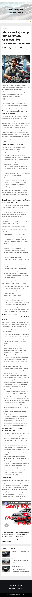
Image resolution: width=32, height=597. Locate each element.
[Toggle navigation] (28, 21)
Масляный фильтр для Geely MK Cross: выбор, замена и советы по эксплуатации (16, 39)
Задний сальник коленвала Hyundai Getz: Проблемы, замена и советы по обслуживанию (8, 536)
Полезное (4, 28)
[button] (30, 21)
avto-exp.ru (16, 9)
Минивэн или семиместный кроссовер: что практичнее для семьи (20, 560)
